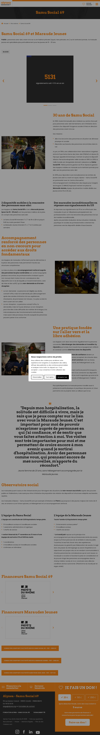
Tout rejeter (50, 377)
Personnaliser (37, 377)
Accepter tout (62, 377)
